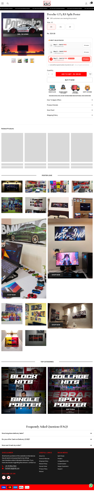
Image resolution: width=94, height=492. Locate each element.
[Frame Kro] (23, 378)
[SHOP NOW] (70, 315)
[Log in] (86, 3)
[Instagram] (8, 477)
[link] (12, 164)
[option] (22, 34)
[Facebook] (4, 477)
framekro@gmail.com (12, 468)
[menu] (2, 3)
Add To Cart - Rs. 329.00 (71, 74)
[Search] (8, 3)
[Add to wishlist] (90, 74)
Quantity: (50, 70)
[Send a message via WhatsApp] (91, 485)
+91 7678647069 (10, 466)
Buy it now (70, 80)
